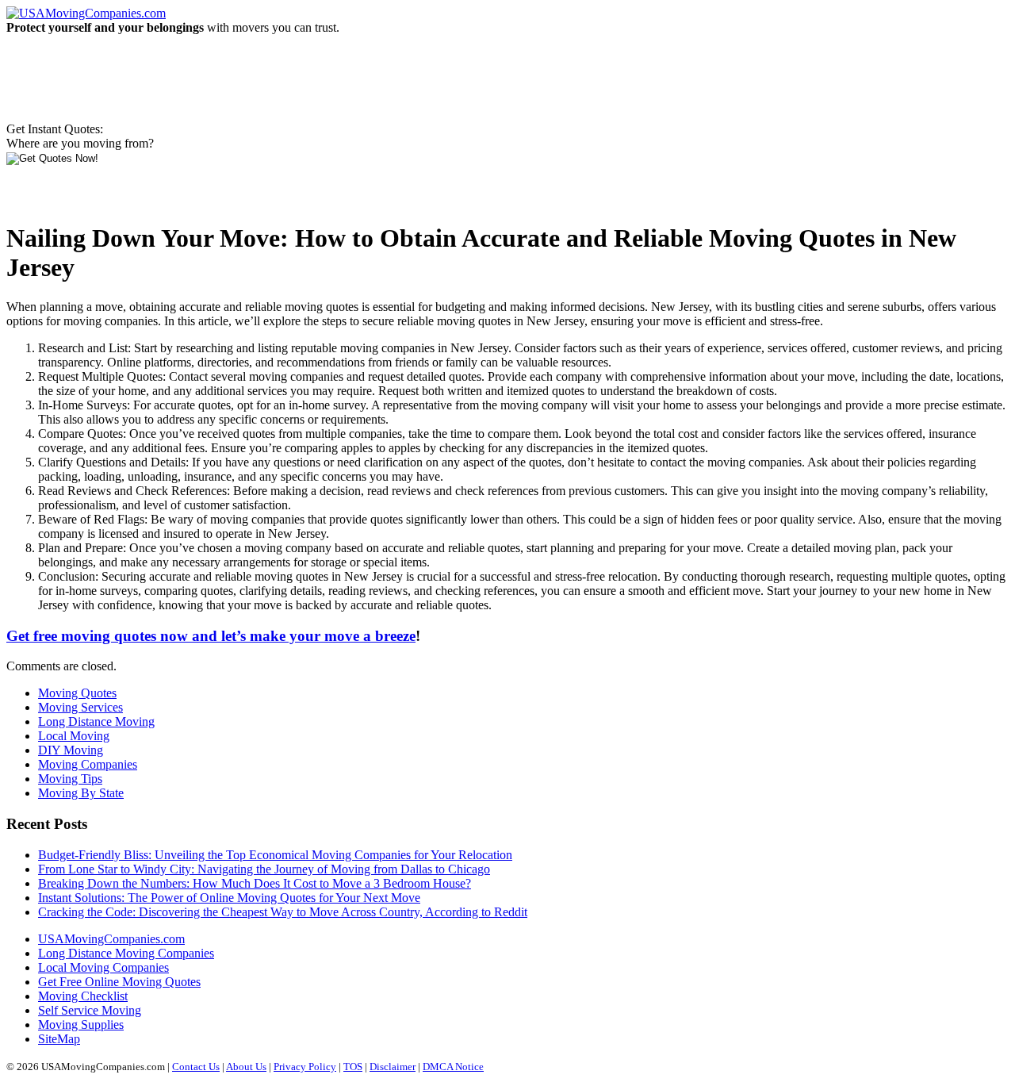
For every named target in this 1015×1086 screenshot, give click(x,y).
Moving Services (80, 707)
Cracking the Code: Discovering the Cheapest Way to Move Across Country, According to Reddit (282, 912)
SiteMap (59, 1039)
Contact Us (196, 1067)
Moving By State (81, 793)
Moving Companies (87, 764)
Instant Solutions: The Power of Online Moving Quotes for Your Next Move (229, 897)
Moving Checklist (83, 996)
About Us (246, 1067)
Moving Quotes (77, 693)
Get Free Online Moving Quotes (119, 981)
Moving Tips (70, 778)
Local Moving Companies (103, 967)
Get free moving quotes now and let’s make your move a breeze (211, 635)
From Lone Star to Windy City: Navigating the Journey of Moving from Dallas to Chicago (264, 869)
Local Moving (73, 736)
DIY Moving (70, 750)
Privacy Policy (305, 1067)
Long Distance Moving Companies (126, 953)
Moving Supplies (81, 1024)
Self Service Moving (89, 1010)
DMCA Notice (453, 1067)
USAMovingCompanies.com (111, 939)
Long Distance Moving (96, 721)
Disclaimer (393, 1067)
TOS (352, 1067)
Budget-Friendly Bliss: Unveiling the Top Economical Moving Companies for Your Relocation (275, 855)
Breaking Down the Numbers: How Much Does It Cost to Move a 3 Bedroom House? (254, 883)
